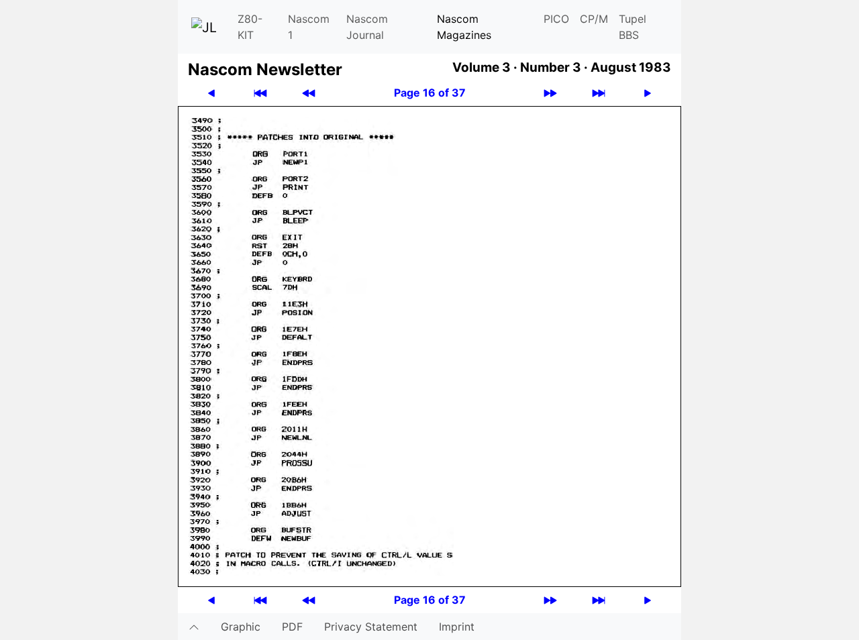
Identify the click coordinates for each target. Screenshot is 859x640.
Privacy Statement (370, 626)
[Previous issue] (309, 93)
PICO (556, 18)
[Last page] (598, 93)
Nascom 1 (309, 27)
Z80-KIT (250, 27)
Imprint (456, 626)
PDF (292, 626)
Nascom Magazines (464, 27)
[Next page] (647, 93)
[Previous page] (211, 93)
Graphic (240, 626)
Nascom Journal (367, 27)
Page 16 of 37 (430, 92)
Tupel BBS (632, 27)
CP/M (594, 18)
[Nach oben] (194, 626)
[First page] (260, 93)
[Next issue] (550, 93)
